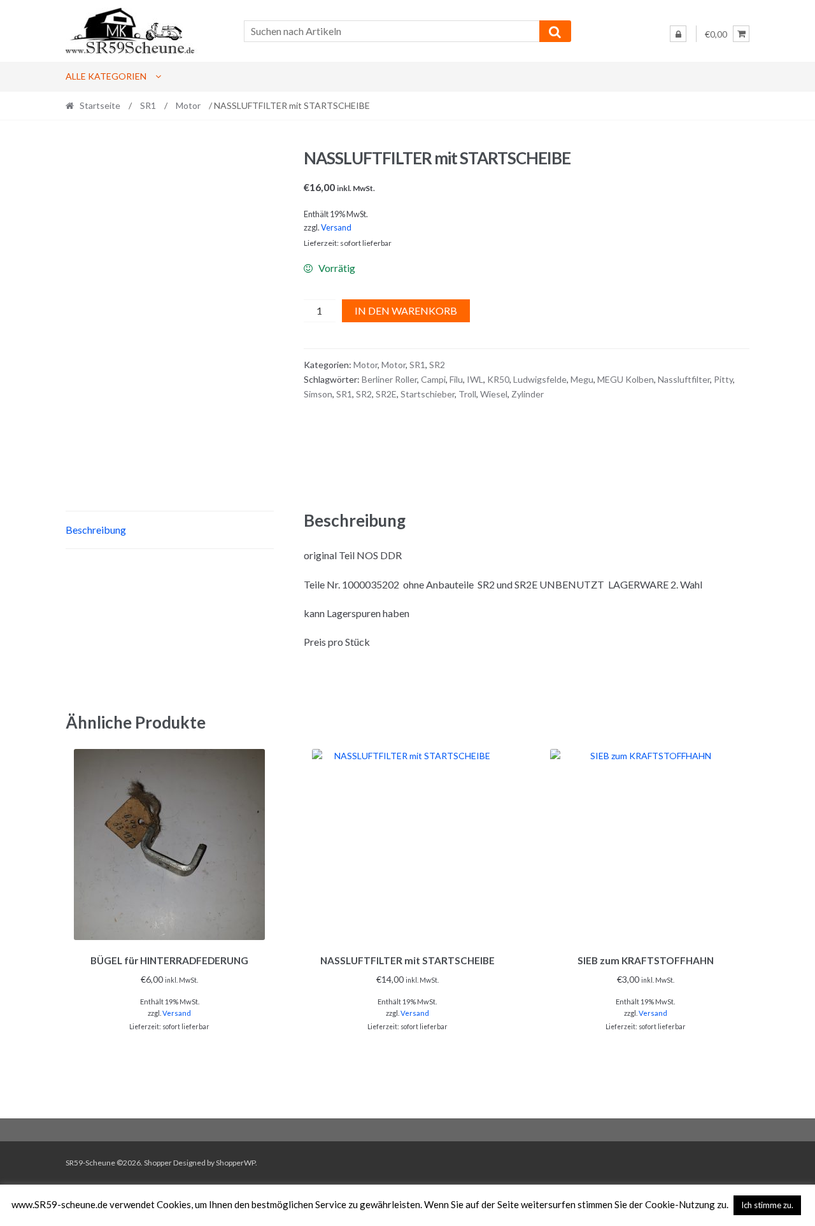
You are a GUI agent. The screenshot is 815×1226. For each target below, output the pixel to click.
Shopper (158, 1162)
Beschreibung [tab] (96, 530)
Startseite (100, 105)
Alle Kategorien (106, 76)
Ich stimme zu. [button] (767, 1205)
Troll (467, 393)
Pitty (723, 379)
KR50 (498, 379)
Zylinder (527, 393)
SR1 (148, 105)
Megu (581, 379)
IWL (475, 379)
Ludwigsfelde (540, 379)
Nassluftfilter (684, 379)
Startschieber (427, 393)
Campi (433, 379)
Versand (336, 227)
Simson (318, 393)
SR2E (386, 393)
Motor (188, 105)
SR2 (437, 364)
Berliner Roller (389, 379)
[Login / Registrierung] (678, 33)
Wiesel (493, 393)
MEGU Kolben (625, 379)
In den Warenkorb (406, 310)
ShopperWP (235, 1162)
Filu (456, 379)
